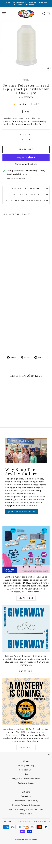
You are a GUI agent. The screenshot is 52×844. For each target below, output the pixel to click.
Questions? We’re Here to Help (26, 200)
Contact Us (26, 796)
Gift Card (26, 792)
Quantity (26, 134)
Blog (26, 774)
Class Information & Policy (26, 800)
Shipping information (26, 188)
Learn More (26, 598)
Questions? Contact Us (21, 512)
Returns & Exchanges (26, 194)
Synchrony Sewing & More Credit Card (26, 809)
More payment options (26, 164)
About (26, 761)
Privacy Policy (26, 813)
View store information (16, 179)
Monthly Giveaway (26, 765)
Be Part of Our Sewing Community (25, 821)
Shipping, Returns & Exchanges (26, 805)
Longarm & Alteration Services (26, 778)
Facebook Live (26, 769)
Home (25, 79)
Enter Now (26, 671)
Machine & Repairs (26, 783)
